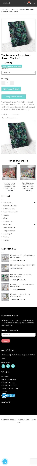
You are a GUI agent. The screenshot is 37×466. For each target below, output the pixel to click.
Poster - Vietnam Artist (10, 212)
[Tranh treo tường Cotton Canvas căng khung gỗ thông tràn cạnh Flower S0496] (28, 172)
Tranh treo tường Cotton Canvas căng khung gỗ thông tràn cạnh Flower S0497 (9, 186)
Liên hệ (4, 391)
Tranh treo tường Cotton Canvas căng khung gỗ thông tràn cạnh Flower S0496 (28, 186)
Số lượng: (4, 79)
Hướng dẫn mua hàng (9, 388)
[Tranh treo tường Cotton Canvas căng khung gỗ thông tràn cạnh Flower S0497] (9, 172)
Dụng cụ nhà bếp (9, 230)
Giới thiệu (5, 376)
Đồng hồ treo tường (10, 205)
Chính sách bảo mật (9, 385)
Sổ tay (5, 218)
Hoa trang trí (7, 234)
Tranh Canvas (7, 202)
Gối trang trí (7, 224)
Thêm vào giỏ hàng (11, 89)
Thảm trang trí (8, 221)
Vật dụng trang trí (9, 227)
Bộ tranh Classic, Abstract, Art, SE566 (22, 265)
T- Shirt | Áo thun (9, 209)
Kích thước (5, 69)
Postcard (6, 215)
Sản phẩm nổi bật (8, 249)
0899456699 (5, 362)
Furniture (6, 237)
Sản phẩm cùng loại (19, 160)
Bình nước (6, 240)
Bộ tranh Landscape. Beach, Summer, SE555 (20, 295)
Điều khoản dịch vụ (8, 379)
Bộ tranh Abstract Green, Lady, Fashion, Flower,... (20, 275)
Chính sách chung (8, 382)
